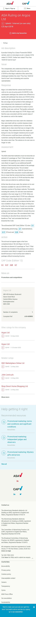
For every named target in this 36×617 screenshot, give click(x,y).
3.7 (16, 265)
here (6, 557)
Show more (5, 397)
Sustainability (5, 602)
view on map (6, 551)
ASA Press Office (7, 594)
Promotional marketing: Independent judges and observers (16, 439)
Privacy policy (5, 570)
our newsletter (17, 612)
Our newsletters (6, 598)
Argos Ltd (5, 332)
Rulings (5, 43)
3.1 (2, 265)
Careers (3, 582)
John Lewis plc (7, 375)
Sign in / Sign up (10, 8)
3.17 (6, 265)
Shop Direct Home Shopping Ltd (14, 386)
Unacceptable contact (8, 578)
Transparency (5, 586)
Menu (28, 8)
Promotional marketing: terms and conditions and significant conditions (19, 424)
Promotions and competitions (11, 277)
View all (4, 464)
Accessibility (5, 566)
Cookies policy (6, 574)
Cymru (3, 590)
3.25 (11, 265)
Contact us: (5, 505)
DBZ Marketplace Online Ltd (12, 363)
